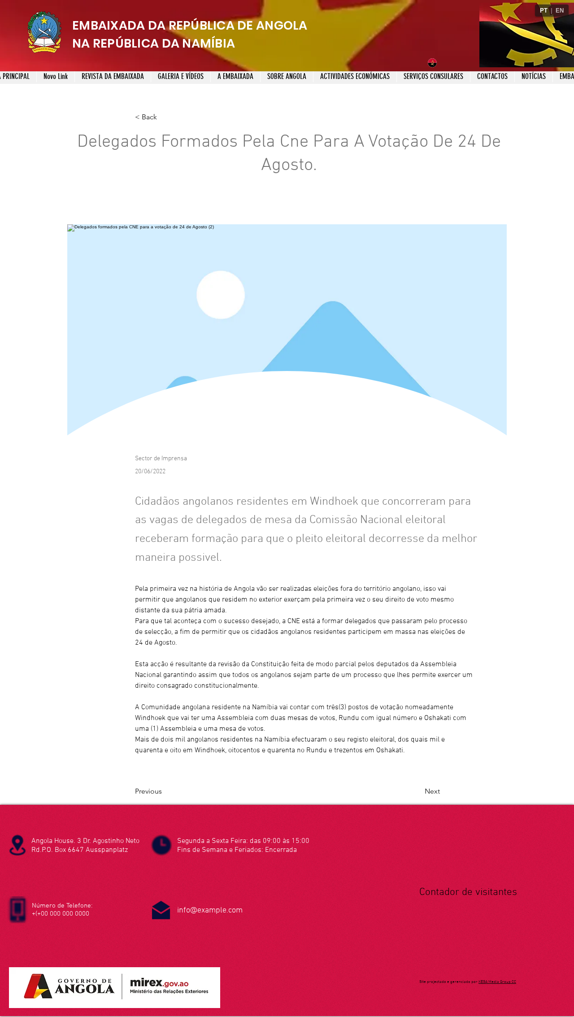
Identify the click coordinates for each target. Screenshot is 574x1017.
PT (544, 10)
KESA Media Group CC (497, 981)
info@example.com (210, 910)
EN (560, 10)
